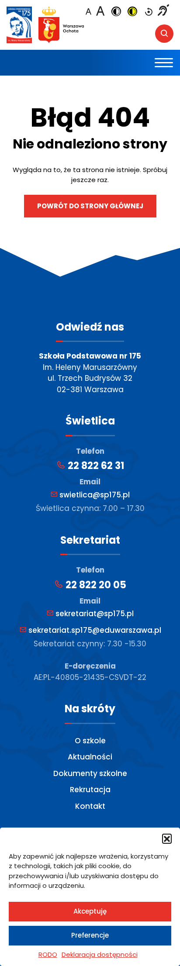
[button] (167, 838)
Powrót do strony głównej (90, 205)
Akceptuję (90, 911)
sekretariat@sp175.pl (94, 613)
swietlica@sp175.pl (94, 495)
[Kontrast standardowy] (148, 12)
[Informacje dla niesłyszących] (163, 11)
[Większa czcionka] (100, 11)
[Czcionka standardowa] (88, 12)
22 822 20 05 (94, 585)
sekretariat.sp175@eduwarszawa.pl (94, 630)
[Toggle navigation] (164, 62)
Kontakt (90, 806)
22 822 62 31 (95, 466)
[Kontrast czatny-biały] (116, 12)
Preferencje (90, 935)
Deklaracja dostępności (100, 954)
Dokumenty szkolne (90, 773)
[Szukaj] (164, 33)
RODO (47, 954)
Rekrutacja (90, 789)
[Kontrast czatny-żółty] (132, 12)
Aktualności (90, 757)
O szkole (90, 740)
